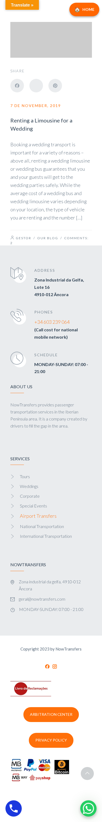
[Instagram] (54, 666)
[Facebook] (17, 85)
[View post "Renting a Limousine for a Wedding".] (51, 40)
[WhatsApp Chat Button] (88, 808)
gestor (23, 238)
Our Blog (47, 238)
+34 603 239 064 (52, 322)
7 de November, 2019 (35, 105)
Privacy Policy (51, 740)
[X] (36, 85)
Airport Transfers (38, 516)
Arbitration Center (51, 714)
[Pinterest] (55, 85)
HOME (88, 9)
